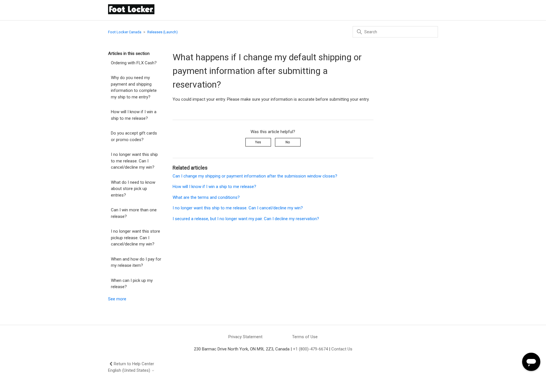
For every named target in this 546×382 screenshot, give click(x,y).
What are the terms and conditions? (206, 197)
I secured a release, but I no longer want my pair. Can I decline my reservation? (246, 218)
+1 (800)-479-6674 (310, 349)
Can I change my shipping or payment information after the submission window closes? (255, 176)
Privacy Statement (245, 336)
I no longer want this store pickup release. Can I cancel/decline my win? (135, 238)
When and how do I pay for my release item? (136, 262)
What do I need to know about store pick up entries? (133, 189)
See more (117, 299)
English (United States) (129, 370)
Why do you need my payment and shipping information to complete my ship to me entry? (134, 87)
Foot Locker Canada (124, 32)
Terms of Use (305, 336)
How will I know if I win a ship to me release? (133, 115)
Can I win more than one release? (134, 213)
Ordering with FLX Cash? (134, 62)
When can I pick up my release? (132, 284)
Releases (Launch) (162, 32)
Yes (258, 142)
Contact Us (341, 349)
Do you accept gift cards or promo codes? (134, 136)
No (288, 142)
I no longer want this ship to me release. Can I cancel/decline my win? (134, 161)
